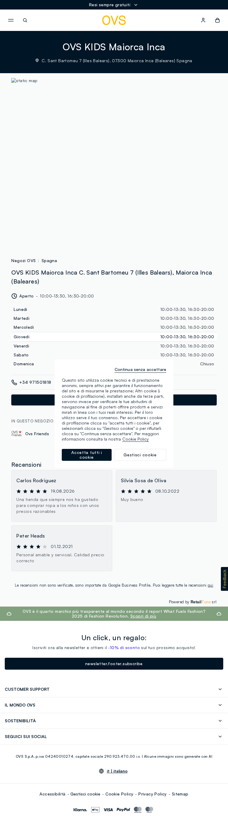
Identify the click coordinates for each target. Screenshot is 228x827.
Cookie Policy (119, 793)
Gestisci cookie (85, 793)
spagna (49, 260)
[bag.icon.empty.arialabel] (217, 20)
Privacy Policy (152, 793)
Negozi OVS (23, 260)
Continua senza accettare (140, 369)
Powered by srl (193, 601)
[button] (224, 579)
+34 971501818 (35, 382)
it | (117, 771)
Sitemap (180, 793)
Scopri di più (143, 615)
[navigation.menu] (11, 20)
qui (210, 585)
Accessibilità (52, 793)
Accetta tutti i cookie (86, 455)
